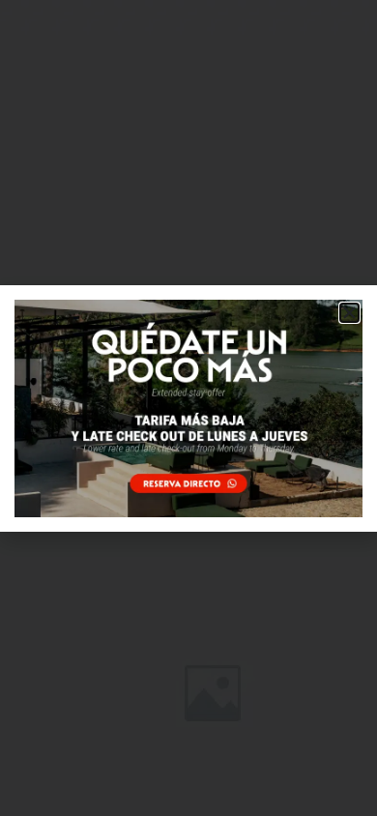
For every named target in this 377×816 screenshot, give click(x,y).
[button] (349, 313)
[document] (188, 408)
